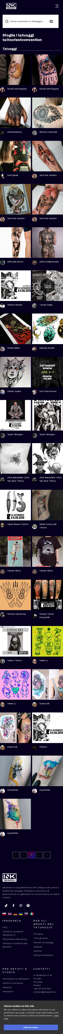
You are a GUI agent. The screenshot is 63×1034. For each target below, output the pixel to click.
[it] (32, 914)
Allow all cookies (30, 1027)
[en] (10, 914)
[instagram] (20, 905)
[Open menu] (57, 6)
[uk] (21, 914)
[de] (15, 914)
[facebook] (13, 905)
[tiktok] (6, 905)
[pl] (4, 914)
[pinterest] (28, 905)
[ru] (26, 914)
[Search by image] (51, 21)
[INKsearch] (11, 6)
